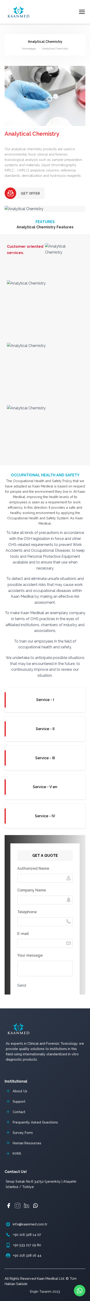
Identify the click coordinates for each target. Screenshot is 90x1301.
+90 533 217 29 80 (27, 1245)
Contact (19, 1112)
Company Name (31, 890)
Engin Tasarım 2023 (45, 1291)
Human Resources (27, 1143)
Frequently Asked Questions (35, 1122)
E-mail (23, 933)
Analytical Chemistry (55, 48)
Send (21, 985)
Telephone (27, 912)
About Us (20, 1091)
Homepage (29, 48)
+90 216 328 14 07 (27, 1235)
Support (19, 1101)
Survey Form (23, 1133)
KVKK (17, 1153)
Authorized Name (33, 868)
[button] (9, 651)
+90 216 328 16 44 (27, 1255)
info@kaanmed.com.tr (30, 1224)
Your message (30, 955)
